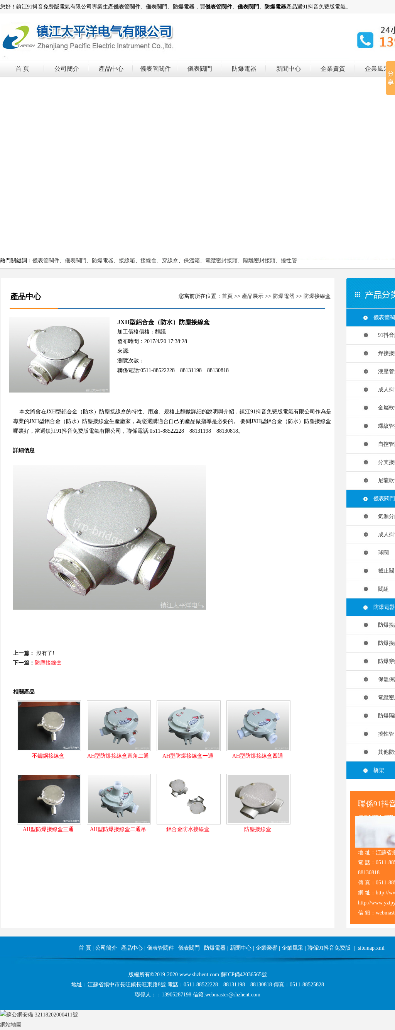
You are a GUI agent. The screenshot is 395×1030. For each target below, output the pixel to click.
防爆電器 (244, 68)
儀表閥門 (199, 68)
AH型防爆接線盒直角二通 (118, 756)
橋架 (378, 770)
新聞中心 (288, 68)
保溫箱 (192, 260)
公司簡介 (66, 68)
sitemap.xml (371, 948)
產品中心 (111, 68)
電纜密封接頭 (221, 260)
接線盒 (148, 260)
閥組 (381, 589)
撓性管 (289, 260)
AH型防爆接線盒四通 (257, 756)
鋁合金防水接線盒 (187, 829)
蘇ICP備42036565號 (244, 974)
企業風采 (377, 68)
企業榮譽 (266, 948)
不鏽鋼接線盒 (48, 756)
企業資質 (333, 68)
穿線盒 (170, 260)
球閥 (381, 553)
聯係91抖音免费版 (329, 948)
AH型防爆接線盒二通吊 (118, 829)
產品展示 (252, 296)
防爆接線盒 (317, 296)
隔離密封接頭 (259, 260)
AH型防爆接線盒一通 (187, 756)
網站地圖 (11, 1025)
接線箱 (127, 260)
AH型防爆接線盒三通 (48, 829)
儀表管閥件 (155, 68)
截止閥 (383, 571)
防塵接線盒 (48, 663)
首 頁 (22, 68)
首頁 (227, 296)
